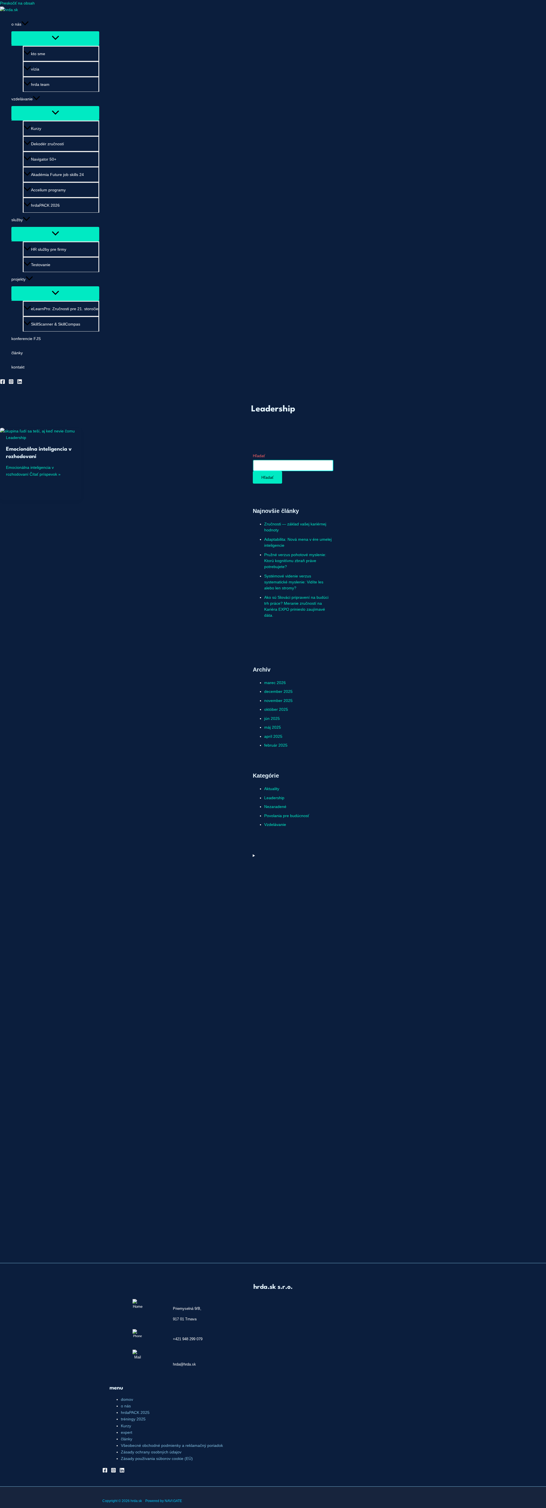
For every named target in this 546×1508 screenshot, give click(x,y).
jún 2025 (272, 718)
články (17, 353)
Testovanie (40, 264)
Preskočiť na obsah (17, 3)
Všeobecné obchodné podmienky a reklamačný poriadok (172, 1445)
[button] (25, 24)
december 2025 (278, 691)
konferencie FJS (26, 338)
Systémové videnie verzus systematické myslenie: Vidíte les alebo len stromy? (293, 582)
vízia (35, 69)
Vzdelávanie (275, 824)
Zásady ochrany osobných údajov (151, 1452)
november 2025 (278, 700)
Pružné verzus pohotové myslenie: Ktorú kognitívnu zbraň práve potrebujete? (295, 560)
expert (126, 1432)
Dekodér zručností (47, 144)
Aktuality (271, 788)
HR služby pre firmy (48, 249)
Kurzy (36, 128)
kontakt (17, 367)
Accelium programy (48, 190)
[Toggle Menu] (55, 38)
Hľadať (259, 455)
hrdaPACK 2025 (135, 1412)
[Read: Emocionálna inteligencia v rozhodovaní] (37, 431)
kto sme (38, 53)
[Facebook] (2, 382)
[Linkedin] (19, 382)
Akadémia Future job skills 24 (57, 174)
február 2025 (276, 745)
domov (127, 1399)
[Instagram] (11, 382)
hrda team (40, 84)
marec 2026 (275, 682)
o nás (16, 24)
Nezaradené (275, 806)
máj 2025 (272, 727)
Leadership (16, 437)
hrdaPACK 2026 (45, 205)
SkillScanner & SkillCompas (55, 324)
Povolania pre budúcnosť (286, 815)
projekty (18, 279)
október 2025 (276, 709)
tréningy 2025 (133, 1419)
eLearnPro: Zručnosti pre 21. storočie (64, 308)
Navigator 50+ (43, 159)
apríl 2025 (273, 736)
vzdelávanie (22, 99)
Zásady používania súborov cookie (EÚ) (157, 1458)
